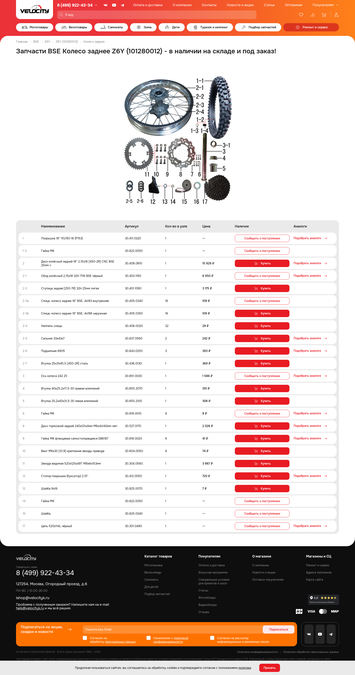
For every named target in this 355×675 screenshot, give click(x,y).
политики (244, 668)
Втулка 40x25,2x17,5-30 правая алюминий (70, 388)
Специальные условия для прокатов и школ (213, 581)
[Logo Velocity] (34, 9)
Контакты (209, 5)
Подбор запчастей (157, 594)
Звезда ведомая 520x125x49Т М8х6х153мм (71, 463)
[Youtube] (114, 5)
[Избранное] (301, 15)
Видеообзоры (207, 605)
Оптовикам (293, 5)
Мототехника (153, 565)
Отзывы (203, 612)
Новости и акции (240, 5)
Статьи (269, 5)
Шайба (46, 513)
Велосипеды (152, 572)
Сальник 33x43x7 (53, 338)
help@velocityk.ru (30, 608)
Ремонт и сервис (318, 565)
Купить (266, 263)
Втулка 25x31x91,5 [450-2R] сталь (64, 363)
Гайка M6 (47, 413)
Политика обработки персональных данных (311, 652)
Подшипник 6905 (53, 351)
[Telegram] (123, 5)
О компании (182, 5)
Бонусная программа (213, 572)
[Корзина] (324, 15)
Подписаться (278, 629)
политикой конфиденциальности (170, 640)
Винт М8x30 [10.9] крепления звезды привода (72, 451)
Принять (270, 668)
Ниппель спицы (51, 326)
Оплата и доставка (148, 5)
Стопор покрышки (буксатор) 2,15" (64, 476)
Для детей (151, 587)
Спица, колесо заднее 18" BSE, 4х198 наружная (74, 313)
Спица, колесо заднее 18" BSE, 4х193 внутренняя (75, 301)
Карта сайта (314, 579)
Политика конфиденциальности (257, 652)
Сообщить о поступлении (262, 238)
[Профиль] (335, 15)
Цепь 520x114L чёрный (56, 526)
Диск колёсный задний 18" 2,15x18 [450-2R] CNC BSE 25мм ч (77, 263)
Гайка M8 (47, 251)
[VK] (105, 5)
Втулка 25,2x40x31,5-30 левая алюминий (69, 401)
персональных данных (120, 642)
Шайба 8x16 (49, 488)
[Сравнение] (313, 15)
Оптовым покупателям (268, 579)
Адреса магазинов (319, 572)
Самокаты (151, 579)
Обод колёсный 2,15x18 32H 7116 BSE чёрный (72, 276)
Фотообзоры (207, 598)
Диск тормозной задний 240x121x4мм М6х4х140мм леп (79, 426)
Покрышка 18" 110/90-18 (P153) (62, 238)
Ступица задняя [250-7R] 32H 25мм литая (70, 288)
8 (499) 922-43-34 (74, 5)
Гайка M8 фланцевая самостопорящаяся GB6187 (74, 438)
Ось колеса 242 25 (54, 376)
